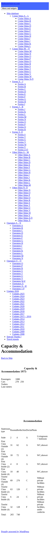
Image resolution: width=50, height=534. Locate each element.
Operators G (17, 241)
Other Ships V (24, 210)
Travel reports (13, 339)
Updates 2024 (18, 296)
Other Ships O (24, 193)
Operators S (17, 271)
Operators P (17, 266)
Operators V (17, 278)
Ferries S (22, 134)
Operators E (17, 235)
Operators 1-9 (18, 288)
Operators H (17, 243)
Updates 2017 (18, 314)
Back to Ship (6, 358)
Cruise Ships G (24, 33)
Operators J (17, 248)
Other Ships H (24, 172)
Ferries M (22, 117)
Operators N (17, 258)
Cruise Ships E (24, 28)
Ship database (13, 13)
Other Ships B (24, 157)
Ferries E (22, 94)
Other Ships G (24, 170)
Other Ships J (24, 177)
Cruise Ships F (24, 31)
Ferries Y (22, 147)
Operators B (17, 228)
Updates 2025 (18, 294)
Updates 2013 (18, 321)
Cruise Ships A (24, 18)
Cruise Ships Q (24, 61)
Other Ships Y (24, 215)
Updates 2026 (13, 291)
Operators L (17, 253)
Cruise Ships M (24, 51)
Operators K (17, 251)
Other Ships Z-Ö (25, 218)
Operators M (17, 256)
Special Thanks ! (14, 336)
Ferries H (22, 102)
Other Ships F (24, 167)
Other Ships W (24, 213)
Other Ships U (24, 208)
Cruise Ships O (24, 56)
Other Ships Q (24, 198)
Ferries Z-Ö (23, 150)
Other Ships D (24, 162)
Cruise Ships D (24, 26)
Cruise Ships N (24, 54)
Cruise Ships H (24, 36)
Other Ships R (24, 200)
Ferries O (22, 122)
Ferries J (21, 109)
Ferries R (22, 129)
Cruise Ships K (24, 44)
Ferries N (22, 119)
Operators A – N (14, 223)
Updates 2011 (18, 326)
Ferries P (22, 124)
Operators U (17, 276)
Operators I (17, 246)
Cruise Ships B (24, 21)
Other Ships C (24, 160)
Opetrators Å (18, 283)
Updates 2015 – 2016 (21, 316)
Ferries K (22, 112)
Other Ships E (24, 165)
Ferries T (22, 137)
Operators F (17, 238)
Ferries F (22, 97)
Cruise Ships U (24, 71)
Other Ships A (24, 155)
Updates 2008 (18, 334)
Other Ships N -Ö (20, 187)
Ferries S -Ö (17, 132)
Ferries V (22, 142)
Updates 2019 (18, 309)
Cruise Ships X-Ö (25, 79)
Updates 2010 (18, 329)
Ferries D (22, 91)
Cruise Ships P (24, 59)
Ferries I (21, 104)
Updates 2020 (18, 306)
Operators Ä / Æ (19, 286)
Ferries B (22, 86)
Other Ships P (24, 195)
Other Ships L (24, 182)
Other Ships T (24, 205)
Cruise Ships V (24, 74)
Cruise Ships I (24, 38)
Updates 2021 (18, 304)
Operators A (17, 225)
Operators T (17, 273)
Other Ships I (23, 175)
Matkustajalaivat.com (10, 3)
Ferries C (22, 89)
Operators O (17, 263)
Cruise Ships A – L (20, 16)
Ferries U (22, 139)
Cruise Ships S (24, 66)
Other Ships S (24, 203)
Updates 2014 (18, 319)
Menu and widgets (9, 8)
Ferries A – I (17, 81)
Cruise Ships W (25, 76)
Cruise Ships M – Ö (21, 49)
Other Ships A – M (20, 152)
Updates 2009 (18, 331)
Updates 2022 (18, 301)
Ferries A (22, 84)
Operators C (17, 230)
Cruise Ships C (24, 23)
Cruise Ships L (24, 46)
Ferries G (22, 99)
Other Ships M (24, 185)
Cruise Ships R (24, 64)
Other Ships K (24, 180)
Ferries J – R (17, 107)
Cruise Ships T (24, 69)
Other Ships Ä (24, 220)
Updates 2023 (18, 299)
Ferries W (22, 145)
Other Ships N (24, 190)
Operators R (17, 268)
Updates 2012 (18, 324)
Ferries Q (22, 127)
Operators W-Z (18, 281)
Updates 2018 (18, 311)
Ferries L (22, 114)
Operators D (17, 233)
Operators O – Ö (14, 261)
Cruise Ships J (24, 41)
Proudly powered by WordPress (15, 531)
